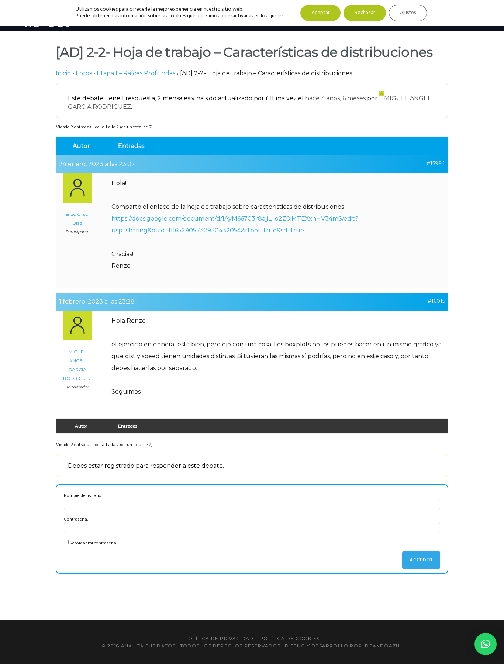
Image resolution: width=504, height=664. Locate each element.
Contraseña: (76, 519)
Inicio (63, 73)
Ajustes (408, 12)
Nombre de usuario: (83, 495)
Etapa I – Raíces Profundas (136, 73)
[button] (485, 644)
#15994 (436, 163)
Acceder (421, 560)
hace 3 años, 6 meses (335, 98)
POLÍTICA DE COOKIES (290, 638)
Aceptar (320, 12)
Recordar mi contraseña (93, 543)
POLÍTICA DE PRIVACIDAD (218, 638)
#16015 (436, 301)
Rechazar (365, 12)
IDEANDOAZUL (383, 646)
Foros (84, 73)
